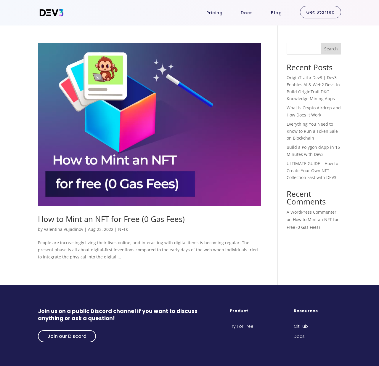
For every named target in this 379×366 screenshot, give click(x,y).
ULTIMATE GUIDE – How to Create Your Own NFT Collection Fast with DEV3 (312, 170)
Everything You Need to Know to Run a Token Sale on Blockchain (312, 131)
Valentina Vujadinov (63, 229)
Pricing (214, 13)
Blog (276, 13)
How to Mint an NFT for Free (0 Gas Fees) (111, 219)
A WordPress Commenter (311, 212)
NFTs (123, 229)
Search (331, 49)
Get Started (320, 12)
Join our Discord (66, 336)
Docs (247, 13)
